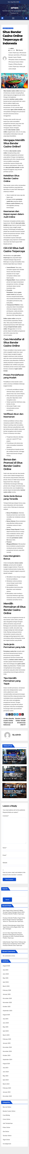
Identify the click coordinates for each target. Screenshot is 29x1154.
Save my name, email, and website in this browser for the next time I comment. (14, 873)
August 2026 (6, 965)
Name (5, 847)
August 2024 (6, 1063)
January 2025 (6, 1043)
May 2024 (5, 1075)
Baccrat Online (7, 1107)
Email (5, 855)
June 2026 (6, 974)
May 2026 (5, 978)
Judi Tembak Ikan (8, 1123)
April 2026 (6, 982)
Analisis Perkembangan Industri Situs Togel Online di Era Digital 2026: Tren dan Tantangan (13, 927)
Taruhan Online (7, 1135)
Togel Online (6, 1139)
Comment (6, 816)
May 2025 (5, 1027)
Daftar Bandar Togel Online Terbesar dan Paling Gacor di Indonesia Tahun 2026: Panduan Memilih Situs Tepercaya (14, 943)
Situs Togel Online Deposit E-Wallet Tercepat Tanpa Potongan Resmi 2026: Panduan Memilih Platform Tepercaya (14, 912)
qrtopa (14, 7)
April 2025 (6, 1031)
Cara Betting (6, 1115)
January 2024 (6, 1092)
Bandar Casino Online (8, 28)
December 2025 (7, 998)
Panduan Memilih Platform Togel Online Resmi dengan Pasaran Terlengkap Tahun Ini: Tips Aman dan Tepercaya (14, 919)
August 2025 (6, 1014)
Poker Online (6, 1127)
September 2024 (7, 1059)
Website (5, 862)
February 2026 (7, 990)
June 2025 (6, 1023)
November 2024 (7, 1051)
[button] (23, 18)
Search (5, 889)
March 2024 (6, 1084)
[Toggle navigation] (13, 18)
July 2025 (5, 1018)
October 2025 (6, 1006)
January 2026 (6, 994)
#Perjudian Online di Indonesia (17, 59)
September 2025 (7, 1010)
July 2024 (5, 1067)
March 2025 (6, 1035)
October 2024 (6, 1055)
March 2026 (6, 986)
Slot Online (6, 1131)
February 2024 (7, 1088)
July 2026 (5, 970)
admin (12, 48)
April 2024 (6, 1080)
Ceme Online (6, 1119)
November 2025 (7, 1002)
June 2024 (6, 1071)
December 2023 (7, 1096)
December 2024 (7, 1047)
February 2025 (7, 1039)
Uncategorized (7, 1143)
